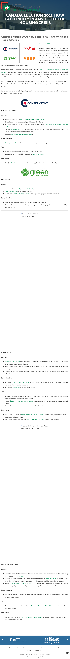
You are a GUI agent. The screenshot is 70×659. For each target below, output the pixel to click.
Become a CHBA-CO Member (59, 648)
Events (40, 648)
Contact (30, 650)
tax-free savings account (23, 406)
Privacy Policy (38, 650)
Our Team (33, 648)
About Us (25, 648)
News (46, 648)
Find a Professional (14, 648)
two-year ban (16, 387)
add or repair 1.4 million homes (35, 419)
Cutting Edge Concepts (41, 657)
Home (5, 648)
